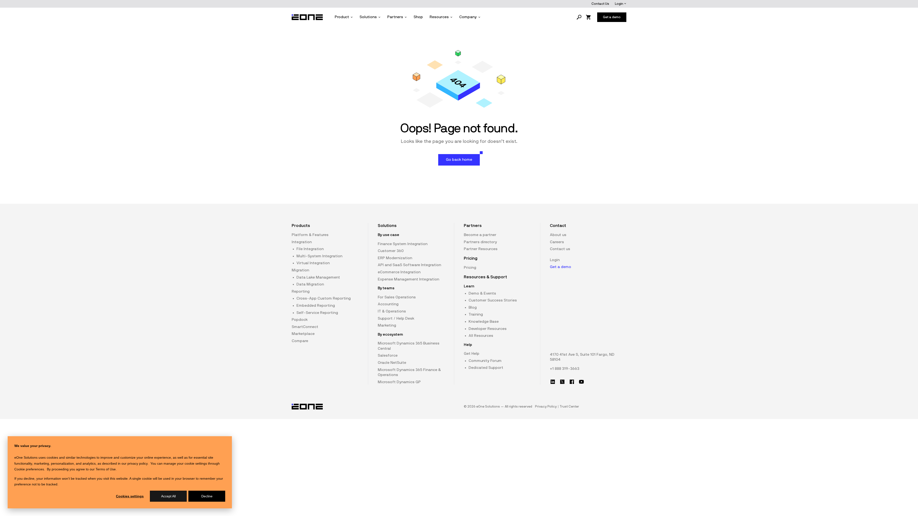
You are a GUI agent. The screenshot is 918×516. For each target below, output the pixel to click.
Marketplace (303, 334)
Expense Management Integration (408, 279)
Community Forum (485, 361)
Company (468, 17)
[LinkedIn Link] (553, 382)
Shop (418, 17)
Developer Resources (488, 329)
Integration (302, 242)
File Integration (310, 249)
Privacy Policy (546, 406)
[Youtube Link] (581, 382)
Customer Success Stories (493, 300)
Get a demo (560, 267)
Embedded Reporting (315, 305)
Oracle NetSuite (392, 363)
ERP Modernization (395, 258)
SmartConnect (305, 327)
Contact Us (600, 3)
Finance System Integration (402, 244)
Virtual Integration (313, 263)
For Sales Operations (397, 297)
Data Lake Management (318, 277)
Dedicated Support (486, 368)
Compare (300, 341)
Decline (207, 496)
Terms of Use (106, 469)
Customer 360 (391, 251)
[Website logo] (307, 17)
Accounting (388, 304)
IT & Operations (392, 311)
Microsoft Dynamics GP (399, 382)
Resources (439, 17)
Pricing (470, 267)
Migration (300, 270)
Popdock (300, 320)
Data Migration (310, 284)
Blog (473, 307)
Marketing (387, 325)
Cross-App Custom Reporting (323, 298)
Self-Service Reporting (317, 313)
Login (619, 3)
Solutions (368, 17)
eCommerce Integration (399, 272)
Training (476, 314)
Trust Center (569, 406)
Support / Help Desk (396, 318)
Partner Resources (480, 249)
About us (558, 235)
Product (342, 17)
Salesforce (388, 355)
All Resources (481, 336)
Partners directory (480, 242)
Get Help (471, 353)
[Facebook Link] (572, 382)
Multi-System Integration (319, 256)
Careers (557, 242)
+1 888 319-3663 (564, 369)
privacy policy (137, 463)
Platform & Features (310, 235)
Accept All (168, 496)
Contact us (560, 249)
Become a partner (480, 235)
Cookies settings (130, 496)
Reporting (301, 291)
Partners (395, 17)
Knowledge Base (484, 321)
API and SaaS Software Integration (409, 265)
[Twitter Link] (562, 382)
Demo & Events (482, 293)
